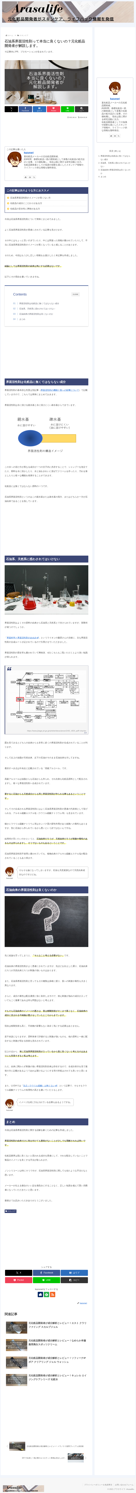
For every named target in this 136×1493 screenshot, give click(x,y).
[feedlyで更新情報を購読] (30, 177)
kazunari (29, 152)
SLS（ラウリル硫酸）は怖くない (39, 1086)
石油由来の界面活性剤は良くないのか (36, 314)
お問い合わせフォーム (124, 1485)
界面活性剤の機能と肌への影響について (60, 390)
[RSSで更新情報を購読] (34, 177)
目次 (111, 151)
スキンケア (12, 1211)
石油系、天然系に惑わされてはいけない (37, 308)
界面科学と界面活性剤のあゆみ (22, 638)
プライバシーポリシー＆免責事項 (98, 1485)
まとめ (22, 319)
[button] (81, 109)
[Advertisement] (46, 132)
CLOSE (75, 294)
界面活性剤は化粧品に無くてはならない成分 (39, 303)
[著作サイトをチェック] (25, 177)
